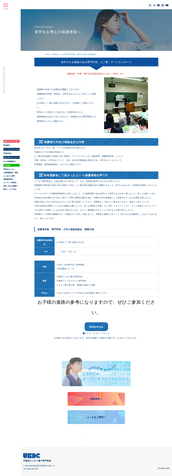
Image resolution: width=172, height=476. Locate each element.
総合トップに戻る (9, 189)
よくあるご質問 (9, 176)
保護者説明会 (8, 179)
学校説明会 (7, 153)
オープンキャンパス (11, 149)
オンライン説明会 (9, 182)
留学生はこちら (9, 169)
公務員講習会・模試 (10, 172)
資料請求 (6, 145)
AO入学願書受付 (9, 161)
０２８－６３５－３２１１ (97, 333)
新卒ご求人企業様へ (10, 186)
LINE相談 (7, 165)
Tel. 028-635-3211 (31, 468)
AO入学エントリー (11, 157)
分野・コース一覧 (10, 141)
